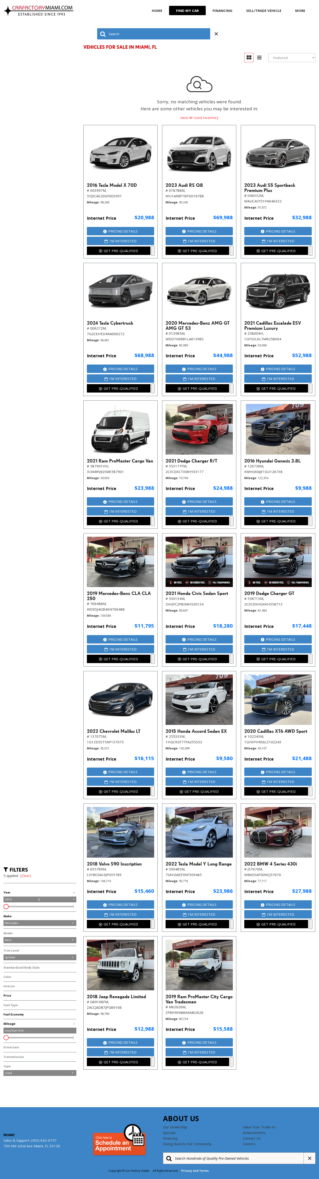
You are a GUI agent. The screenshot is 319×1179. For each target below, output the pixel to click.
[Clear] (25, 875)
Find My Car (187, 10)
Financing (222, 10)
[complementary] (305, 1165)
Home (157, 10)
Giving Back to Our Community (187, 1143)
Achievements (254, 1132)
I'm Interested (123, 241)
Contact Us (252, 1138)
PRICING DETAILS (123, 231)
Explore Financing (153, 251)
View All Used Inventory (199, 117)
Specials (169, 1132)
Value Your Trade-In (259, 1127)
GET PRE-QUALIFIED (121, 250)
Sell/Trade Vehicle (263, 10)
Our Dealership (175, 1127)
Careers (249, 1143)
